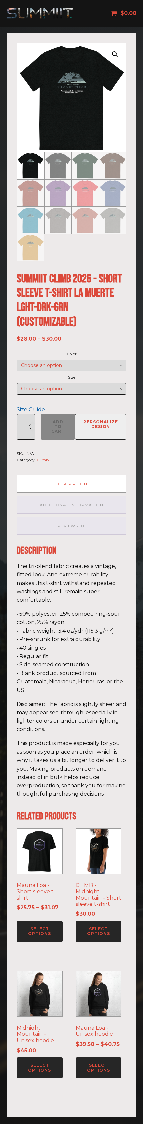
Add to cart (58, 426)
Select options (39, 931)
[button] (115, 54)
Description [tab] (71, 483)
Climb (43, 459)
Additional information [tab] (71, 504)
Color (72, 353)
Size (71, 377)
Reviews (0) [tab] (71, 525)
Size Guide (31, 409)
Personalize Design (100, 424)
